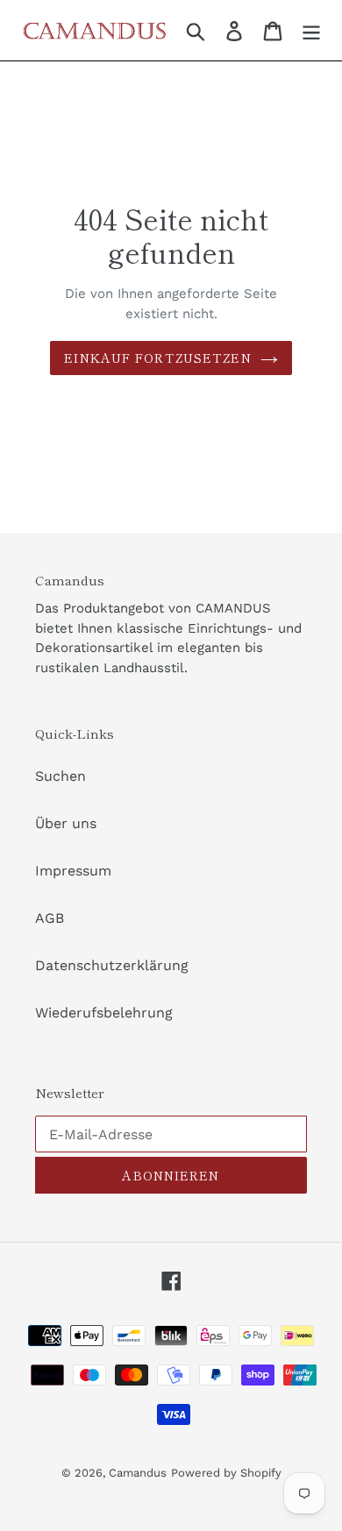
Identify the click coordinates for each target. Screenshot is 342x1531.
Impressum (73, 870)
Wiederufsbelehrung (104, 1012)
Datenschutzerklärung (112, 965)
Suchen (60, 776)
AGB (49, 918)
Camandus (138, 1472)
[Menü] (311, 30)
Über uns (65, 823)
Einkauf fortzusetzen (157, 357)
